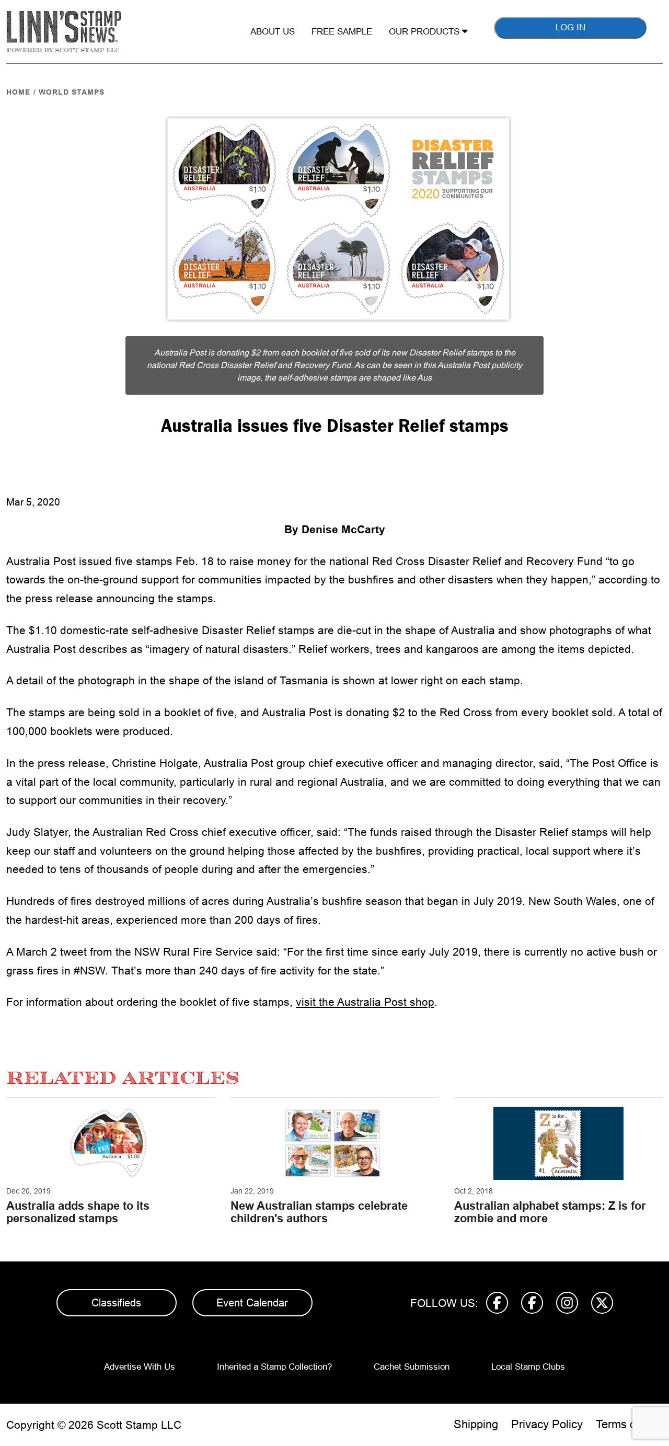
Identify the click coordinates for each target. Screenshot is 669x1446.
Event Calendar (252, 1303)
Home (18, 92)
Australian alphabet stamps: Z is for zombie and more (550, 1212)
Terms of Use (629, 1424)
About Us (272, 32)
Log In (570, 27)
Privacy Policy (547, 1424)
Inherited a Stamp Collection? (274, 1367)
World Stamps (72, 92)
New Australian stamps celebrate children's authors (319, 1212)
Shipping (476, 1424)
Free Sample (342, 32)
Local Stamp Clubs (528, 1367)
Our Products (425, 32)
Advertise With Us (139, 1367)
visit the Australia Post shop (365, 1002)
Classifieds (116, 1303)
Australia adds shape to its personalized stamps (77, 1212)
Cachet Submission (411, 1367)
